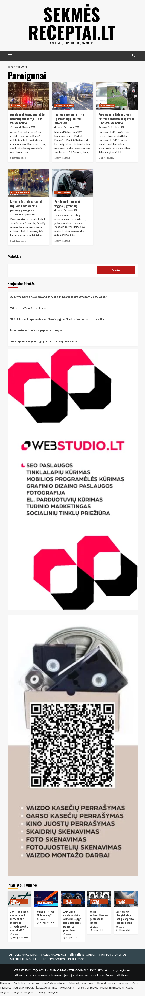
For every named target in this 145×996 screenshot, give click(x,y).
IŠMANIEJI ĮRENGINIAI (95, 901)
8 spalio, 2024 (72, 210)
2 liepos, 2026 (71, 937)
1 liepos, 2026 (98, 930)
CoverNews (105, 974)
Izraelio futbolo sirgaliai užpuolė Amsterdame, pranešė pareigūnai (26, 205)
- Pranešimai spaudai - (112, 987)
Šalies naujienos (18, 105)
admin (15, 127)
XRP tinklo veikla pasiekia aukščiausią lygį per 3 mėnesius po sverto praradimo (57, 319)
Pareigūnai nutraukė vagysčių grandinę (67, 203)
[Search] (133, 55)
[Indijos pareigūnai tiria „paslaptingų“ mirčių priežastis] (72, 96)
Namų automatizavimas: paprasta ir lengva (36, 330)
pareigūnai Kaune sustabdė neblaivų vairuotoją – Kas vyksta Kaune (27, 118)
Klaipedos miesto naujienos (112, 982)
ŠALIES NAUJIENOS (53, 954)
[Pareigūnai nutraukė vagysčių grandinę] (72, 183)
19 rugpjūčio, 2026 (20, 937)
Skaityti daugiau (18, 157)
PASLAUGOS (76, 959)
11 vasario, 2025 (28, 127)
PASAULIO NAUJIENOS (64, 105)
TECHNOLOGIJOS (45, 902)
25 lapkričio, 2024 (118, 127)
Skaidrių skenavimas (81, 982)
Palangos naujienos (48, 992)
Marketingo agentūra (26, 982)
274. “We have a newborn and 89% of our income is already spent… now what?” (58, 296)
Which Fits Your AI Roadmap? (28, 307)
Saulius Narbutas (23, 987)
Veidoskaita (66, 987)
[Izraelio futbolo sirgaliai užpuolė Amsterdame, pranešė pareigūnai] (28, 183)
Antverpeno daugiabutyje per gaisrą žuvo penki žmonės (44, 341)
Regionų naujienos (24, 992)
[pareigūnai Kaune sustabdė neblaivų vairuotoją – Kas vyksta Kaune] (28, 96)
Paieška (14, 257)
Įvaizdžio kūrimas (46, 987)
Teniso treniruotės (87, 987)
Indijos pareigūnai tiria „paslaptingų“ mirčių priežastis (69, 118)
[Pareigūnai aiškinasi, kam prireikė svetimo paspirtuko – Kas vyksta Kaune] (117, 96)
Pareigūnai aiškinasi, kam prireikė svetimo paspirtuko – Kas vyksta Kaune (117, 118)
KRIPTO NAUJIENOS (69, 901)
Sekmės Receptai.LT (71, 23)
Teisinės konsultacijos (54, 982)
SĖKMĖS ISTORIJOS (15, 901)
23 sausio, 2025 (72, 127)
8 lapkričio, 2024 (29, 214)
